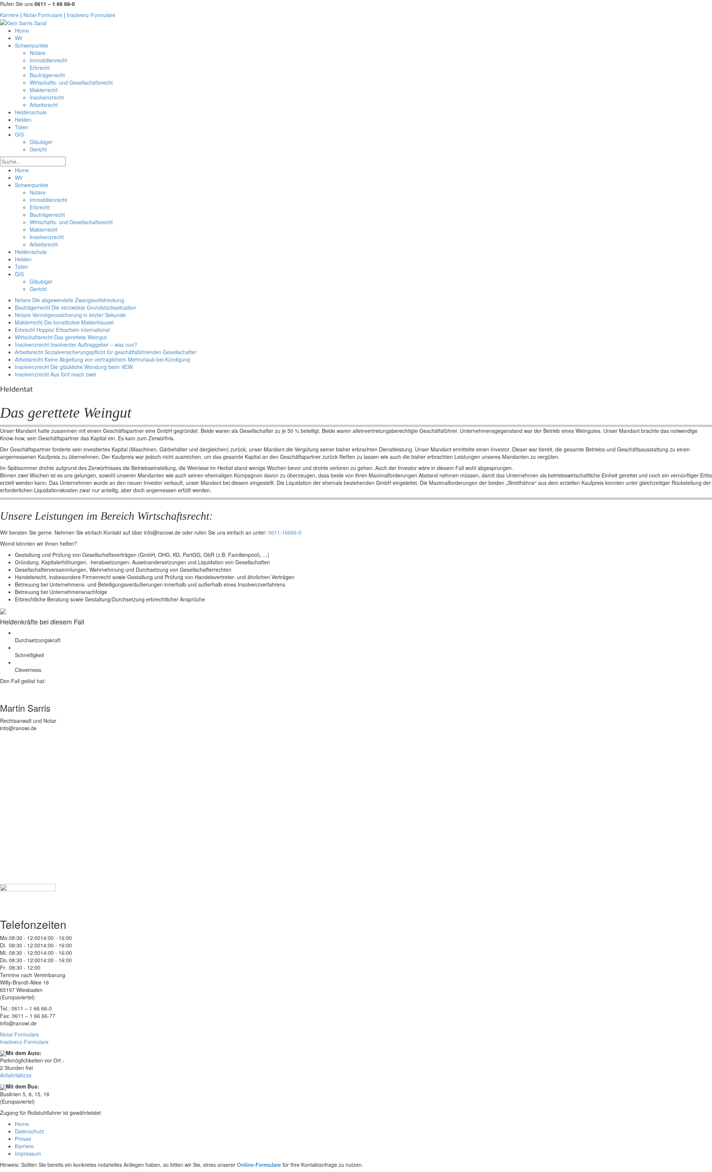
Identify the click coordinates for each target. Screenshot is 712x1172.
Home (22, 30)
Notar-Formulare (42, 15)
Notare (38, 52)
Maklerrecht (43, 90)
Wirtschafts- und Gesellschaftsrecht (71, 82)
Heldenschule (31, 112)
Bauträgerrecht (47, 75)
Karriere (9, 15)
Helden (23, 119)
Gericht (38, 149)
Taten (21, 127)
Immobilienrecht (48, 60)
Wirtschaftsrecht (61, 337)
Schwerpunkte (31, 45)
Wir (19, 38)
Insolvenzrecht (47, 97)
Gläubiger (41, 142)
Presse (23, 1138)
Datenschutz (29, 1131)
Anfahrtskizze (16, 1075)
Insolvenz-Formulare (91, 15)
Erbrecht (40, 67)
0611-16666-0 (284, 532)
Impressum (28, 1153)
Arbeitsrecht (44, 104)
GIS (19, 134)
